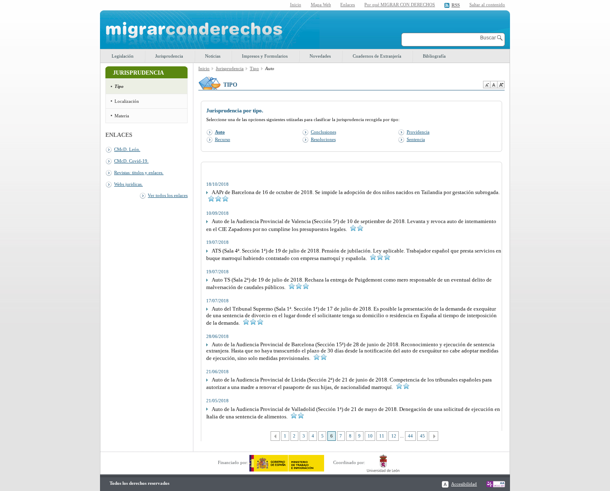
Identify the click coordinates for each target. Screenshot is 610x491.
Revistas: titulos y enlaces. (138, 172)
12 (393, 435)
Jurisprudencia (169, 55)
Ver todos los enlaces (168, 195)
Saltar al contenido (487, 4)
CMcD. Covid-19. (131, 160)
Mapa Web (321, 4)
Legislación (123, 55)
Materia (122, 115)
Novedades (320, 55)
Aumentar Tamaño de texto (501, 84)
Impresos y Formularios (265, 55)
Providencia (418, 131)
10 (370, 435)
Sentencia (416, 139)
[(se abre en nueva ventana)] (286, 462)
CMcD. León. (127, 149)
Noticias (212, 55)
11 (381, 435)
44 (410, 435)
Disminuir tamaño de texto (486, 84)
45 (422, 435)
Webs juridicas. (128, 184)
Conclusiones (323, 131)
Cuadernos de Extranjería (377, 55)
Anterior (275, 436)
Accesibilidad (464, 483)
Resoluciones (323, 139)
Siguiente (433, 436)
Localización (127, 101)
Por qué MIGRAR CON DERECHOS (399, 4)
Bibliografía (434, 55)
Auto (220, 131)
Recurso (222, 139)
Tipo (119, 86)
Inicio (295, 4)
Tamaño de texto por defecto (493, 84)
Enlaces (347, 4)
